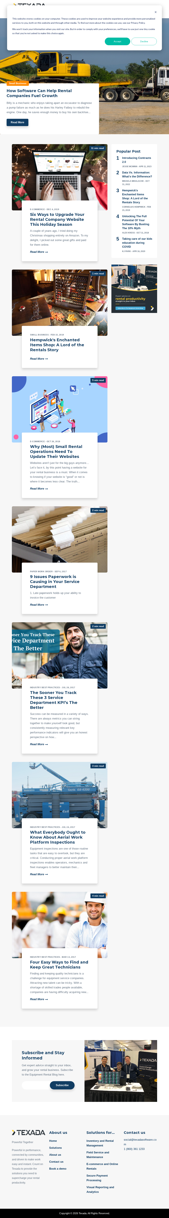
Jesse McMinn (129, 166)
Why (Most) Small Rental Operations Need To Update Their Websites (56, 451)
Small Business (17, 83)
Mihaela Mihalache (133, 181)
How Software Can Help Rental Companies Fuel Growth (39, 93)
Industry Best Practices (45, 687)
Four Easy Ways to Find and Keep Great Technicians (59, 964)
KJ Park (126, 251)
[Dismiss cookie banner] (155, 12)
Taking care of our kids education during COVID (137, 242)
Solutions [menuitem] (55, 1147)
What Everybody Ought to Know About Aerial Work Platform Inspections (57, 837)
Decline (144, 41)
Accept (117, 41)
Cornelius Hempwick (133, 207)
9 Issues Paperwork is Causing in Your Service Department (55, 581)
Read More (17, 122)
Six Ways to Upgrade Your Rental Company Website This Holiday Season (57, 219)
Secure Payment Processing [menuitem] (97, 1178)
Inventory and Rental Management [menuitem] (100, 1143)
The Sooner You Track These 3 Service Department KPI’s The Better (53, 700)
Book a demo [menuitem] (57, 1168)
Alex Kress (128, 233)
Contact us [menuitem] (56, 1161)
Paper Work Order (41, 571)
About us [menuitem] (55, 1154)
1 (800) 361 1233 (134, 1149)
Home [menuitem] (53, 1140)
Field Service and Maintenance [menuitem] (97, 1155)
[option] (84, 76)
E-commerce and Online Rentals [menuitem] (102, 1166)
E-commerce (37, 209)
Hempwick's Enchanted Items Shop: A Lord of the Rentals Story (57, 344)
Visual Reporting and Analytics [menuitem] (100, 1189)
